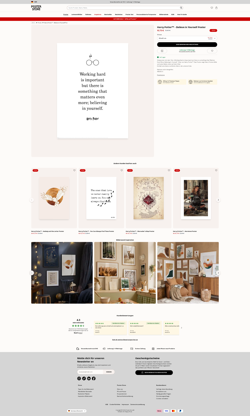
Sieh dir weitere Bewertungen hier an (125, 340)
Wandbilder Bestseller (85, 391)
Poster (40, 23)
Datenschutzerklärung (137, 404)
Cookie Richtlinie (115, 404)
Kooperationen (122, 394)
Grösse (159, 34)
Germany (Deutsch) (77, 411)
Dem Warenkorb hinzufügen (187, 44)
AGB (106, 404)
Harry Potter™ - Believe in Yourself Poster (56, 23)
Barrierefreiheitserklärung (125, 396)
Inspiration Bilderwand (85, 396)
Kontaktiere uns (161, 391)
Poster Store (129, 410)
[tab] (211, 8)
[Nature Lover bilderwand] (125, 273)
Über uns (120, 389)
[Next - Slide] (218, 200)
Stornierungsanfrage (162, 396)
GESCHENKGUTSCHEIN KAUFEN (156, 372)
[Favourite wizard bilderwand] (62, 273)
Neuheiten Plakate (84, 394)
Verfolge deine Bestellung (164, 389)
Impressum (125, 404)
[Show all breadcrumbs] (33, 23)
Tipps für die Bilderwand (85, 389)
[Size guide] (162, 50)
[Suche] (181, 8)
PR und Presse (121, 391)
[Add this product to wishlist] (212, 50)
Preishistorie (161, 75)
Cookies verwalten (162, 398)
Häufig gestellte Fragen (163, 394)
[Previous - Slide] (31, 200)
